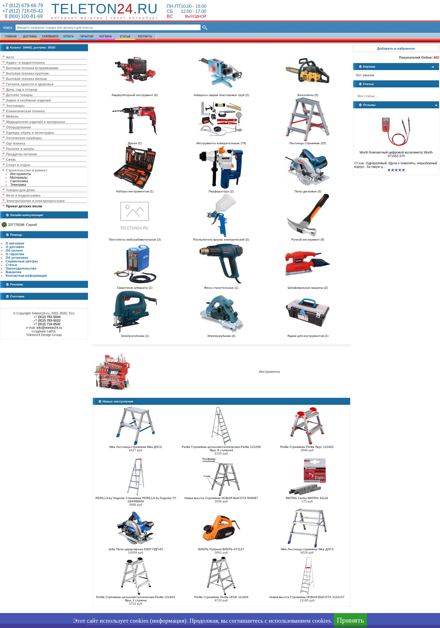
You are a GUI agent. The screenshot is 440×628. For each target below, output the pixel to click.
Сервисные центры (22, 261)
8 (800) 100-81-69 (22, 16)
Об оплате (14, 250)
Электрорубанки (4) (221, 335)
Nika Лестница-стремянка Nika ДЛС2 (135, 446)
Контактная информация (26, 275)
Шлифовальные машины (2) (308, 287)
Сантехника (19, 181)
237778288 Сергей (22, 224)
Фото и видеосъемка (23, 195)
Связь (11, 159)
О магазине (15, 243)
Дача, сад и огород (21, 89)
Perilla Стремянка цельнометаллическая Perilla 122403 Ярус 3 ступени (135, 598)
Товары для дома (20, 190)
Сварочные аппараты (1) (134, 287)
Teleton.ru (104, 8)
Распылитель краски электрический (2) (221, 239)
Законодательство (21, 268)
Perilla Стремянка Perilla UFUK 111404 (221, 597)
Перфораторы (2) (221, 191)
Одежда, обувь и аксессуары (30, 132)
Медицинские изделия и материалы (35, 122)
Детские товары (19, 95)
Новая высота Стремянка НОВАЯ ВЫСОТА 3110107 (307, 597)
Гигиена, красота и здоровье (30, 84)
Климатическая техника (25, 111)
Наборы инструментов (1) (134, 191)
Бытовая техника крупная (27, 73)
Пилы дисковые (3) (308, 191)
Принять (350, 620)
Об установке (17, 257)
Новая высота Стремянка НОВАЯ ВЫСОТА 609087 (221, 498)
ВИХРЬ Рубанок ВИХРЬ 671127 (221, 549)
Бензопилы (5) (308, 95)
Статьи (11, 265)
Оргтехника (15, 143)
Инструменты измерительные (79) (221, 143)
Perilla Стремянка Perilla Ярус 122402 (307, 446)
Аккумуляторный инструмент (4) (135, 95)
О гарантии (15, 254)
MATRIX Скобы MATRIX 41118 (307, 498)
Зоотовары (15, 105)
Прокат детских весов (24, 206)
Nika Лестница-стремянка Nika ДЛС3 (307, 549)
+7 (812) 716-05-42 (22, 10)
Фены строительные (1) (221, 287)
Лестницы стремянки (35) (307, 143)
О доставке (15, 247)
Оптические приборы (24, 138)
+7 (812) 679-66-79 (22, 5)
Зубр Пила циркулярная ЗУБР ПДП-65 (135, 549)
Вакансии (14, 272)
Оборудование (18, 127)
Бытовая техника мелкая (26, 78)
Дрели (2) (135, 143)
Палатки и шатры (20, 148)
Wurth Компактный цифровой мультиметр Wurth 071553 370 (396, 154)
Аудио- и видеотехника (25, 62)
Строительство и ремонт (26, 170)
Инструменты (20, 174)
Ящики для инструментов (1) (307, 335)
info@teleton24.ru (49, 327)
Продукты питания (21, 154)
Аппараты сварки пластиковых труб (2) (221, 95)
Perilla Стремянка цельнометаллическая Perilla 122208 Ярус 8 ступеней (221, 448)
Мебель (12, 116)
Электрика (18, 184)
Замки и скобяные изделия (28, 100)
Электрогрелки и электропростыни (35, 201)
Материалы (19, 177)
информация (168, 620)
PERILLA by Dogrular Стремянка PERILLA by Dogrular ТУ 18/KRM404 (135, 499)
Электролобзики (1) (135, 335)
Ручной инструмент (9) (307, 239)
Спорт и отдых (18, 165)
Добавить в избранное (396, 48)
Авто (10, 57)
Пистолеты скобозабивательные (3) (135, 239)
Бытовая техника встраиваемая (32, 68)
